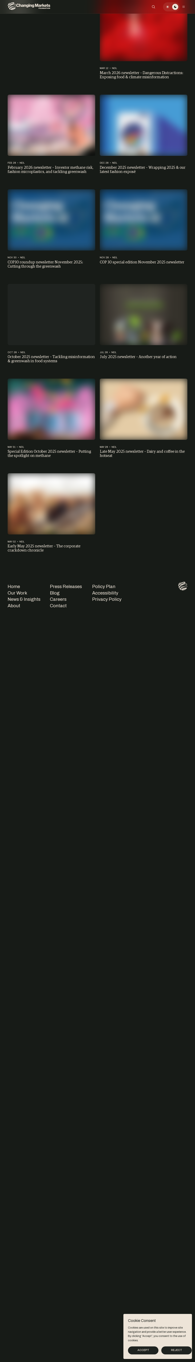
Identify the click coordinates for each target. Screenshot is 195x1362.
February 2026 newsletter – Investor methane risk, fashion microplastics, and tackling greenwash (50, 169)
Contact (58, 605)
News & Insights (24, 599)
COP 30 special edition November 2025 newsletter (142, 262)
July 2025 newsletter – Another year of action (138, 356)
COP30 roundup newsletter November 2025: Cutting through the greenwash (45, 264)
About (14, 605)
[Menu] (183, 7)
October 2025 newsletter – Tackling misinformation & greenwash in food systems (51, 358)
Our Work (17, 593)
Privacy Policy (106, 599)
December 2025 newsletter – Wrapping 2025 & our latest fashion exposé (142, 169)
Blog (55, 593)
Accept (143, 1350)
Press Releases (66, 586)
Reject (176, 1350)
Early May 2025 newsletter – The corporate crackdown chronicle (44, 548)
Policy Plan (103, 586)
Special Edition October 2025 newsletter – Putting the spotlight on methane (49, 453)
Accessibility (105, 593)
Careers (58, 599)
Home (14, 586)
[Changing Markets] (29, 6)
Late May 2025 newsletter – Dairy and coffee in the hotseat (142, 453)
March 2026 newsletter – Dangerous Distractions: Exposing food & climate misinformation (141, 75)
